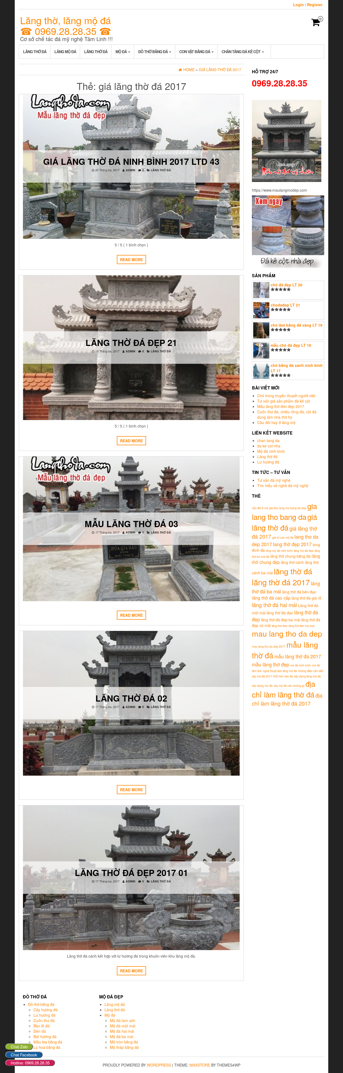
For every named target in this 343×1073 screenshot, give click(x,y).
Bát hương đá (45, 1036)
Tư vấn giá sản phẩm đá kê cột (283, 401)
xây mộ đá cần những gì (289, 686)
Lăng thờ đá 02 (131, 698)
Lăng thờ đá (34, 51)
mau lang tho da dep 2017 (268, 646)
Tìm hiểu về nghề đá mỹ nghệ (282, 485)
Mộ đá (121, 51)
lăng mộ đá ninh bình (279, 551)
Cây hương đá (45, 1009)
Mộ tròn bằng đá (124, 1042)
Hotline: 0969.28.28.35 (30, 1062)
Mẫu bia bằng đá (47, 1042)
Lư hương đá (268, 462)
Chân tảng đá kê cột (241, 51)
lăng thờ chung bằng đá (290, 556)
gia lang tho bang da (284, 511)
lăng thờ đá (293, 570)
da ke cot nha (268, 445)
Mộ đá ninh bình (271, 451)
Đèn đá (39, 1031)
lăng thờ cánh (292, 562)
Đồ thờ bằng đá (153, 51)
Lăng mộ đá (65, 51)
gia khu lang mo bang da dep (287, 508)
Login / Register (307, 4)
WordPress (159, 1065)
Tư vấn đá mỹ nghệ (273, 480)
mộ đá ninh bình (300, 665)
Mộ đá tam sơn (122, 1020)
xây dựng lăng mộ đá (307, 676)
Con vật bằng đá (195, 51)
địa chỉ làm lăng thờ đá (283, 689)
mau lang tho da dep (287, 633)
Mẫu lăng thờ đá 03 (131, 523)
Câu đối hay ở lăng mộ (276, 422)
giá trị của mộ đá (282, 537)
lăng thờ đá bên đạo (299, 591)
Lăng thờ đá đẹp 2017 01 (131, 872)
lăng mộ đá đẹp (304, 551)
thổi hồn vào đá (283, 676)
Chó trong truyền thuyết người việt (286, 395)
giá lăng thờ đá (284, 522)
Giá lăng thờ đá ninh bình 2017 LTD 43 (131, 161)
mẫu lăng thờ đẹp (270, 664)
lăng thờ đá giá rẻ (306, 598)
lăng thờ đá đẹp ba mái (280, 619)
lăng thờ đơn (280, 626)
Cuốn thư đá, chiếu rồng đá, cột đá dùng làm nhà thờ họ (286, 414)
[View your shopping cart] (315, 24)
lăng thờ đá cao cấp (271, 597)
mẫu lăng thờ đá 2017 (297, 656)
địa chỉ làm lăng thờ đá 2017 (287, 699)
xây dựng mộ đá (262, 686)
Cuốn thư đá (44, 1020)
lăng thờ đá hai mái (274, 605)
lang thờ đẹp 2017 (292, 544)
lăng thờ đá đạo (280, 612)
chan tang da (268, 440)
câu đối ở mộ (260, 508)
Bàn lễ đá (41, 1025)
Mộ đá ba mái (121, 1036)
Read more (131, 259)
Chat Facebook (24, 1054)
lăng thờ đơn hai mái (301, 626)
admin (130, 170)
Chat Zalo (19, 1046)
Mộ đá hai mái (122, 1031)
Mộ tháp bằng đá (124, 1047)
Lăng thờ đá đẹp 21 (131, 342)
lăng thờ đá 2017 (281, 581)
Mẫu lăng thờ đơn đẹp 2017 (280, 406)
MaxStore (199, 1065)
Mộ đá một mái (122, 1025)
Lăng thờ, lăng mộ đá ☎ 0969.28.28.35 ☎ (65, 25)
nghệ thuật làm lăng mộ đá (280, 671)
